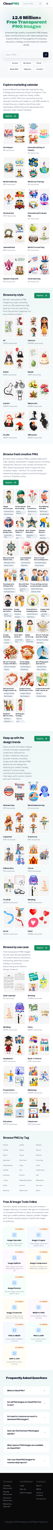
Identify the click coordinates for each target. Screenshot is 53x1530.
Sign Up (23, 1489)
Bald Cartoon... (32, 614)
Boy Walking (44, 514)
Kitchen (39, 1155)
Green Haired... (19, 512)
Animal (5, 1145)
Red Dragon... (25, 696)
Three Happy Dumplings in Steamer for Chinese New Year (26, 664)
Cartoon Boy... (23, 590)
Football (6, 900)
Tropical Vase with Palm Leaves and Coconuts (42, 690)
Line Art (6, 403)
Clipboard (27, 69)
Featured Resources (7, 1499)
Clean (11, 3)
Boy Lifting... (41, 669)
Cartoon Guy (8, 514)
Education (7, 1121)
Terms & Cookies (39, 1494)
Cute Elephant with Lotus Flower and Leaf (26, 560)
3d (4, 340)
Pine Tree (22, 1160)
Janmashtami (9, 247)
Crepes (6, 669)
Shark (5, 1185)
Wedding (31, 900)
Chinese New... (25, 667)
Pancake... (40, 642)
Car (20, 1170)
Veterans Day (8, 805)
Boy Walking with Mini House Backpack (43, 509)
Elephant (24, 565)
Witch (38, 1190)
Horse (21, 1155)
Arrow (5, 931)
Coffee (5, 1150)
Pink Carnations (31, 515)
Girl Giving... (19, 539)
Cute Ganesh (25, 562)
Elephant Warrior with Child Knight (8, 715)
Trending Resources (7, 1487)
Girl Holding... (20, 722)
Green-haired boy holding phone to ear (20, 508)
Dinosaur (6, 1175)
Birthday (31, 996)
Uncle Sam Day (34, 279)
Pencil (38, 63)
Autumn (15, 63)
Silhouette (32, 435)
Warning (6, 1190)
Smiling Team (35, 592)
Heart (30, 931)
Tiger (21, 1165)
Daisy (21, 1150)
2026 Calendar (9, 996)
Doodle (6, 435)
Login (22, 1486)
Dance (38, 1150)
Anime (6, 372)
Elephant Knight (7, 722)
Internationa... (9, 511)
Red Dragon (8, 696)
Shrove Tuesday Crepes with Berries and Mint (10, 664)
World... (18, 535)
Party (30, 1027)
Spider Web (14, 69)
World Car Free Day (36, 182)
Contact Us (41, 1499)
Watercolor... (32, 511)
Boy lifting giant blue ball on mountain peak (42, 664)
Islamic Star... (8, 565)
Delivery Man (42, 539)
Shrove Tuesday (42, 640)
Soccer (22, 1185)
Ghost (5, 1155)
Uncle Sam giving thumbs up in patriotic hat (8, 533)
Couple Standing (18, 618)
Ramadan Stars (30, 536)
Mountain (6, 1160)
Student (39, 69)
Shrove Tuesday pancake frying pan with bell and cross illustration (42, 638)
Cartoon (31, 340)
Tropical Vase (41, 696)
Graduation (8, 1059)
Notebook (27, 63)
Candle (5, 1170)
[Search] (40, 3)
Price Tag (39, 1160)
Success (39, 1185)
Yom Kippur (8, 147)
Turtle (38, 1165)
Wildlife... (7, 718)
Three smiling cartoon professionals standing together (39, 586)
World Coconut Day (36, 247)
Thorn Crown (39, 565)
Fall (37, 1175)
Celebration (40, 1170)
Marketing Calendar (7, 1505)
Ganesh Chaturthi (10, 279)
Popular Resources (7, 1493)
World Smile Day (10, 182)
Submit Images (26, 1493)
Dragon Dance (9, 693)
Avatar (21, 1145)
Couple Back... (6, 643)
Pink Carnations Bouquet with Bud (32, 509)
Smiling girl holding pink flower (20, 715)
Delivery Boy (8, 868)
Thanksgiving (8, 1165)
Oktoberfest (8, 213)
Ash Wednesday (40, 562)
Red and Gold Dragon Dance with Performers (10, 690)
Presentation (9, 1090)
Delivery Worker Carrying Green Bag (43, 533)
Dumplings (24, 669)
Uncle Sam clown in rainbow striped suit (18, 638)
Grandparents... (9, 589)
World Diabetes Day (36, 805)
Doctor (22, 1175)
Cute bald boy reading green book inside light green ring (32, 612)
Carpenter (7, 837)
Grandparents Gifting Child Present (8, 586)
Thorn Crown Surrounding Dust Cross (41, 560)
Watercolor (32, 403)
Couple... (18, 614)
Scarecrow (32, 837)
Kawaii (30, 372)
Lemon (5, 1180)
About (38, 1486)
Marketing (32, 1090)
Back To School (34, 1059)
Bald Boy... (31, 617)
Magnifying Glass (25, 1180)
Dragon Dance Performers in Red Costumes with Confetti (26, 691)
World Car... (44, 511)
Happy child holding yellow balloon (44, 612)
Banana (38, 1145)
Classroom (32, 1121)
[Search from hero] (45, 54)
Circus (30, 868)
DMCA (38, 1489)
